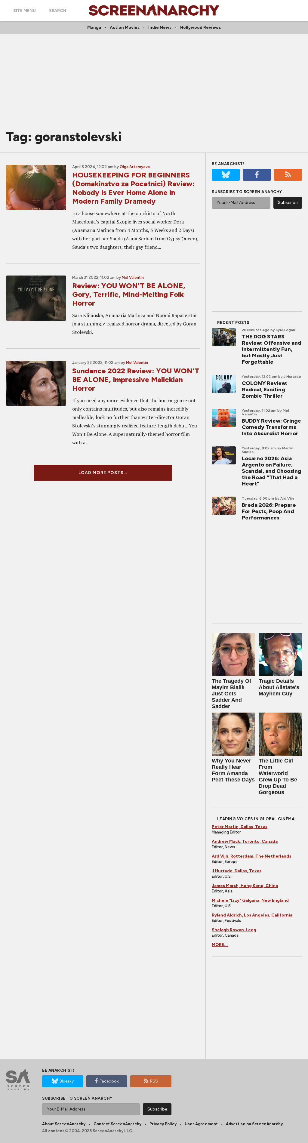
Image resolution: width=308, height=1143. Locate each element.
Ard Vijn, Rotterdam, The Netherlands (251, 856)
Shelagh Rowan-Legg (234, 929)
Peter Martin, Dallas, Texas (239, 826)
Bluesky (67, 1081)
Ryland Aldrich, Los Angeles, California (252, 915)
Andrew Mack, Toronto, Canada (245, 841)
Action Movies (125, 27)
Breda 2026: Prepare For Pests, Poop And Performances (269, 511)
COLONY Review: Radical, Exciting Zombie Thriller (265, 389)
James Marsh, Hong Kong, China (245, 885)
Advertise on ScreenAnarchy (254, 1124)
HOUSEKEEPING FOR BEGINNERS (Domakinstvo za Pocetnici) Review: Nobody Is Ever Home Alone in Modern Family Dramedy (133, 188)
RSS (154, 1081)
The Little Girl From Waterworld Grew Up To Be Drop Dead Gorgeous (278, 776)
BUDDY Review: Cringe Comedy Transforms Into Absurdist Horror (271, 427)
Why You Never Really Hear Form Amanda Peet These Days (233, 770)
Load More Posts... (103, 472)
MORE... (220, 944)
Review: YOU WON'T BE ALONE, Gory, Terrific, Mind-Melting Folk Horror (128, 294)
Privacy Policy (163, 1124)
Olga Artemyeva (135, 167)
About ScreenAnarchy (63, 1124)
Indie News (159, 27)
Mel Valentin (133, 277)
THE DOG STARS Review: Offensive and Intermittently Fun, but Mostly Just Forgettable (271, 349)
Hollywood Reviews (200, 27)
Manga (94, 27)
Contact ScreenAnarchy (117, 1124)
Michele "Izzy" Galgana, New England (250, 900)
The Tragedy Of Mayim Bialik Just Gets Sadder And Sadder (231, 693)
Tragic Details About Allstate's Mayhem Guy (279, 687)
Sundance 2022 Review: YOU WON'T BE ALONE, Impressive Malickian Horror (135, 379)
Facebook (109, 1081)
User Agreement (201, 1124)
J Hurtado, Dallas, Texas (236, 870)
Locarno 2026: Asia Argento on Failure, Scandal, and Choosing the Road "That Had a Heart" (271, 471)
